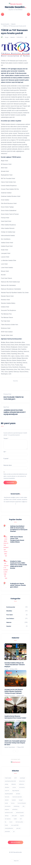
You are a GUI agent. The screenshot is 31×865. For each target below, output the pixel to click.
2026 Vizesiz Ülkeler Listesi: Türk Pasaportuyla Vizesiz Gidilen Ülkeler (17, 539)
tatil (21, 818)
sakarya (7, 815)
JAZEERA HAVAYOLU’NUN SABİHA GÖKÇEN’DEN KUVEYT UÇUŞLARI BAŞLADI (15, 412)
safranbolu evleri (9, 812)
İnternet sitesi (8, 465)
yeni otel (18, 828)
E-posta (6, 458)
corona (14, 787)
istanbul (7, 800)
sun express (8, 818)
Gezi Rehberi (10, 618)
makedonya (16, 806)
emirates (18, 793)
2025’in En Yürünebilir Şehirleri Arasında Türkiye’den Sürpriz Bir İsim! (15, 743)
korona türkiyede (22, 803)
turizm (10, 822)
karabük (14, 800)
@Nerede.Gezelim (15, 842)
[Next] (17, 751)
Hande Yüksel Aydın (10, 695)
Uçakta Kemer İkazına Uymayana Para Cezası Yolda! (15, 717)
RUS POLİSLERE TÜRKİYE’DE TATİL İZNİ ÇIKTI (14, 398)
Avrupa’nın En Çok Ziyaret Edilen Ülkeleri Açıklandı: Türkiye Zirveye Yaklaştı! (14, 691)
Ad (5, 451)
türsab (6, 825)
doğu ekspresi (15, 790)
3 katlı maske (8, 778)
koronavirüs (7, 806)
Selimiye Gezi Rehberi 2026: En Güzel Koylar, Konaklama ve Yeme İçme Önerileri (18, 528)
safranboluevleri (20, 812)
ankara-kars (22, 781)
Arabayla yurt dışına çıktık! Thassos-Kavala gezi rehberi (18, 585)
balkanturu (21, 784)
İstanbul (8, 626)
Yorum (6, 438)
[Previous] (14, 751)
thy (5, 822)
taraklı (15, 818)
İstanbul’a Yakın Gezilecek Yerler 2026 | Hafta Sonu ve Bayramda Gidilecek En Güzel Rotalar (18, 564)
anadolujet (22, 778)
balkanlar (13, 784)
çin (14, 831)
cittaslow (7, 787)
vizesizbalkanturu (9, 828)
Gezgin (7, 37)
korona (12, 803)
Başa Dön (16, 860)
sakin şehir (14, 815)
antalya (6, 784)
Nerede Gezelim (15, 6)
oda (23, 806)
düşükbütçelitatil (9, 793)
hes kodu (7, 796)
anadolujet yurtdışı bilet (10, 781)
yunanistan (7, 831)
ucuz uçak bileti (15, 825)
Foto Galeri (9, 614)
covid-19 (7, 790)
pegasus (7, 809)
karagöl (21, 800)
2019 (15, 778)
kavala (6, 803)
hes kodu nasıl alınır (17, 796)
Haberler (12, 37)
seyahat (22, 815)
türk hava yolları (19, 822)
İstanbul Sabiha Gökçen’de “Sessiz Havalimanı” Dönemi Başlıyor (15, 664)
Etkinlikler (9, 611)
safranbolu (14, 809)
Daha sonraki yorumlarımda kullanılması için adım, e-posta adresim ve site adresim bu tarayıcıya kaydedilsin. (15, 476)
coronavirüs (22, 787)
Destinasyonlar (10, 607)
